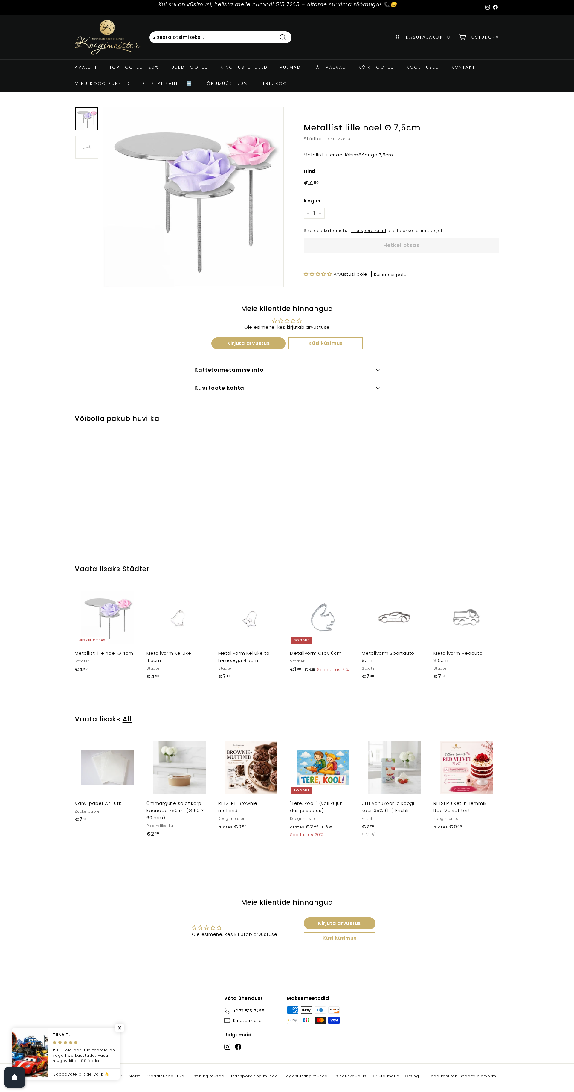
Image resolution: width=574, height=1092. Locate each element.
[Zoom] (193, 197)
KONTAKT (463, 67)
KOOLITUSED (423, 67)
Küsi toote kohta (219, 388)
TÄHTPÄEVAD (329, 67)
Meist (134, 1076)
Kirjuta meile (386, 1076)
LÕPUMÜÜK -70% (226, 83)
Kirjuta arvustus (248, 343)
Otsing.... (413, 1076)
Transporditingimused (254, 1076)
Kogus (312, 200)
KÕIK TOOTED (376, 67)
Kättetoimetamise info (229, 370)
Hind (309, 171)
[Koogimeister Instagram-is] (227, 1046)
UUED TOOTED (190, 67)
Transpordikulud (368, 230)
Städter (313, 138)
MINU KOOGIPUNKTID (102, 83)
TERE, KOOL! (276, 83)
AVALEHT (86, 67)
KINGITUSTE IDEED (244, 67)
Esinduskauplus (350, 1076)
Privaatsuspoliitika (165, 1076)
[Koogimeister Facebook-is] (238, 1046)
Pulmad (290, 67)
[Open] (14, 1077)
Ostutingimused (207, 1076)
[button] (318, 274)
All (127, 719)
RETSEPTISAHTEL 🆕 (167, 83)
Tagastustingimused (306, 1076)
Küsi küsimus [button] (326, 343)
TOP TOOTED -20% (134, 67)
